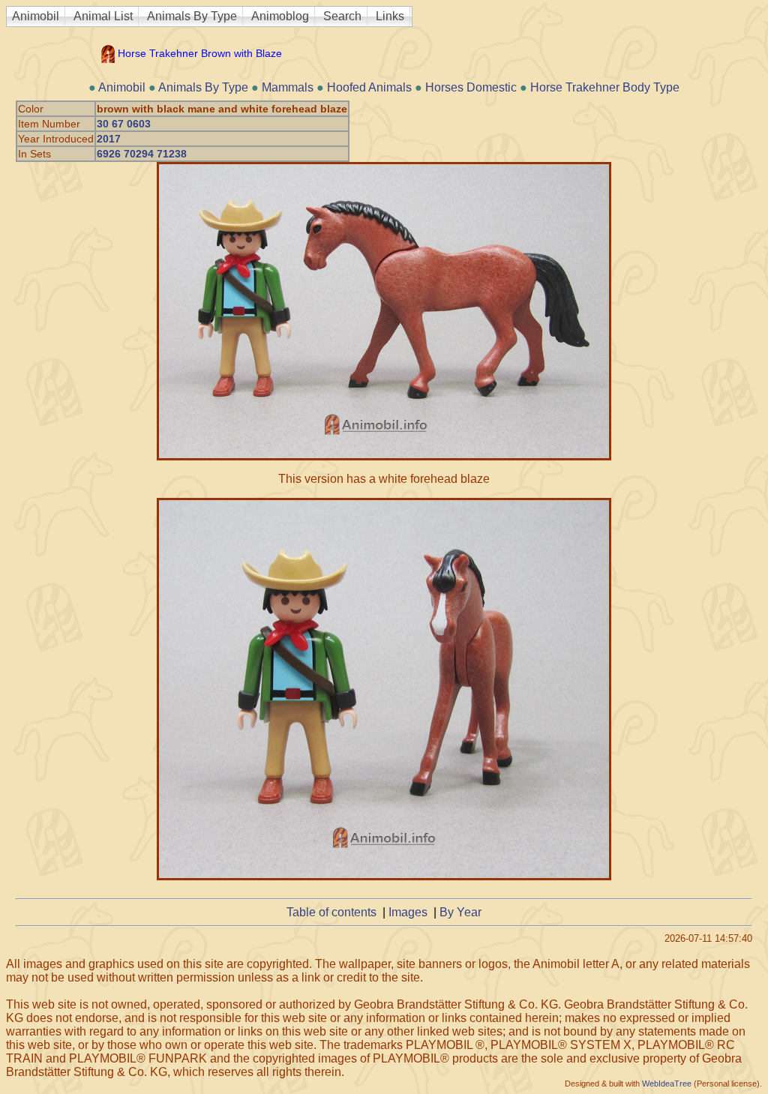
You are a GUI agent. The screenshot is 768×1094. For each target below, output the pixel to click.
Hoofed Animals (369, 87)
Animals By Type (192, 16)
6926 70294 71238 (142, 154)
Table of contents (331, 912)
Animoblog (280, 16)
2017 (109, 139)
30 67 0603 (124, 124)
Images (408, 912)
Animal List (103, 16)
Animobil (35, 16)
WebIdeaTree (667, 1083)
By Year (461, 912)
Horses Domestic (471, 87)
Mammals (288, 87)
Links (390, 16)
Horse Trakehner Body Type (605, 87)
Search (342, 16)
